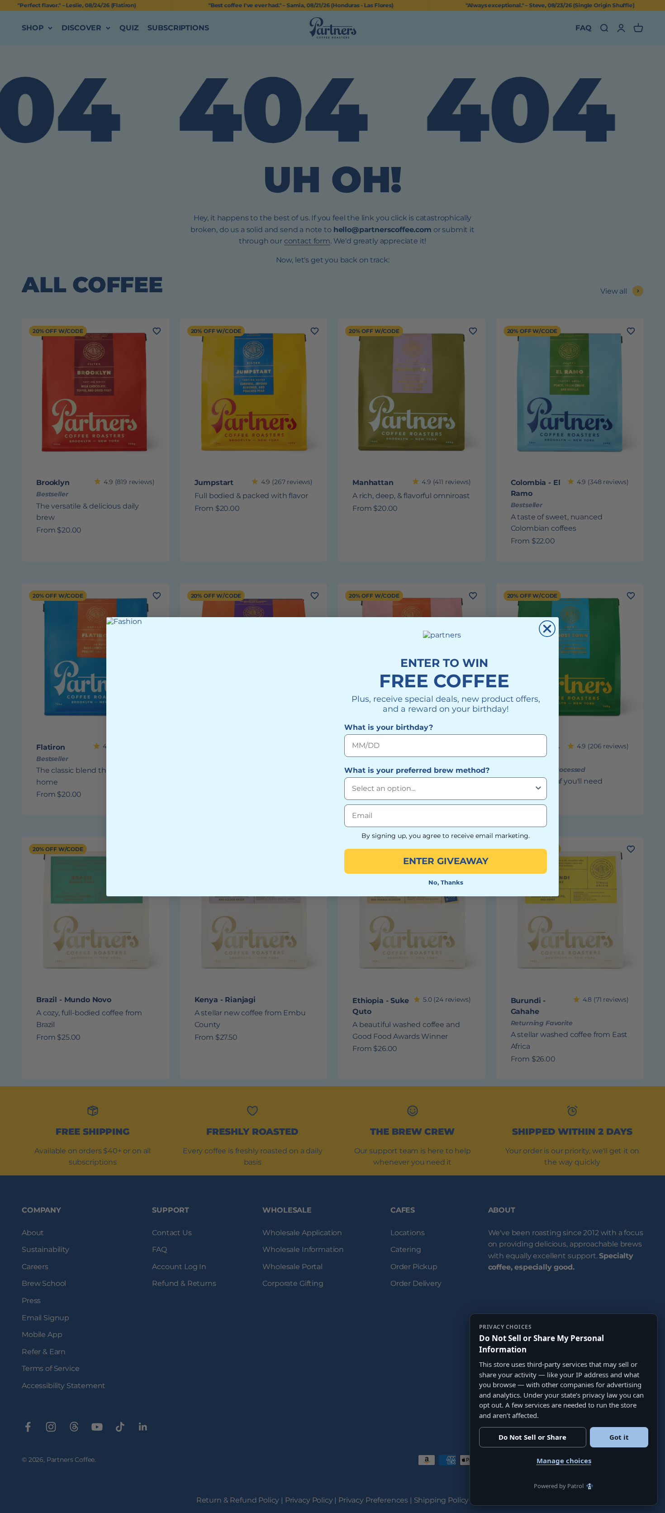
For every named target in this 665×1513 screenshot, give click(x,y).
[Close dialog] (547, 629)
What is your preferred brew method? (416, 770)
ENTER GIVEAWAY (446, 861)
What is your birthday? (388, 727)
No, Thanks (445, 882)
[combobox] (443, 788)
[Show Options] (538, 788)
